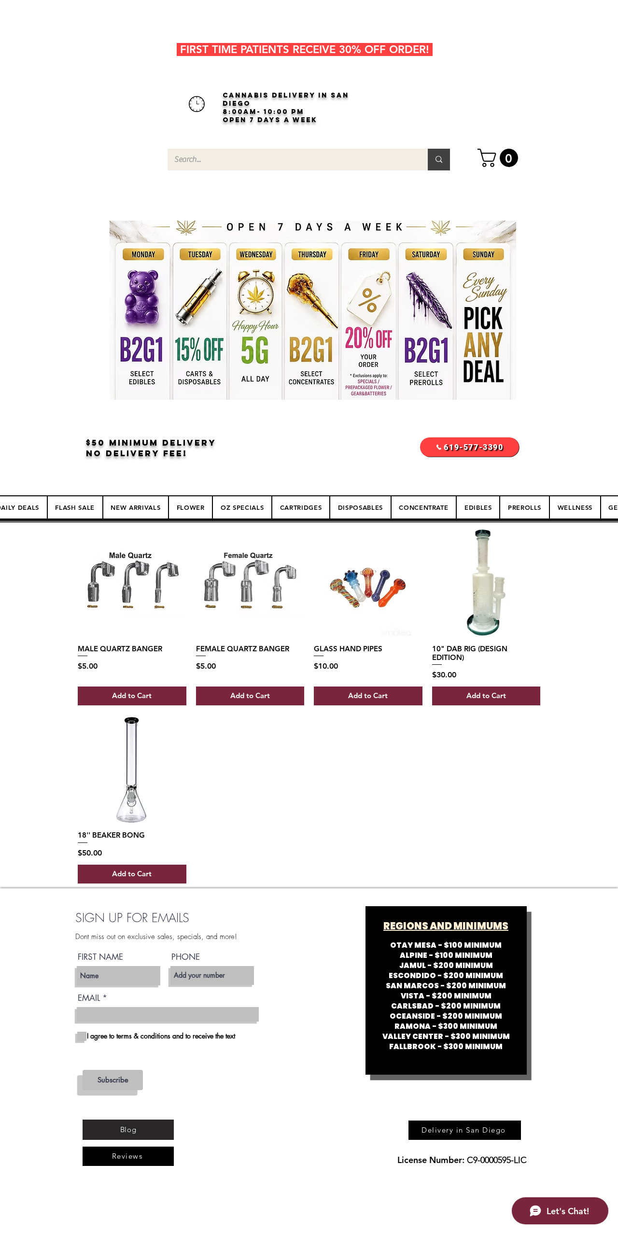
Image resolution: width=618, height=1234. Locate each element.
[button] (500, 158)
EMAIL (89, 998)
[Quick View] (132, 582)
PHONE (185, 957)
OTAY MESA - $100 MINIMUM (446, 945)
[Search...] (439, 159)
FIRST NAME (100, 957)
